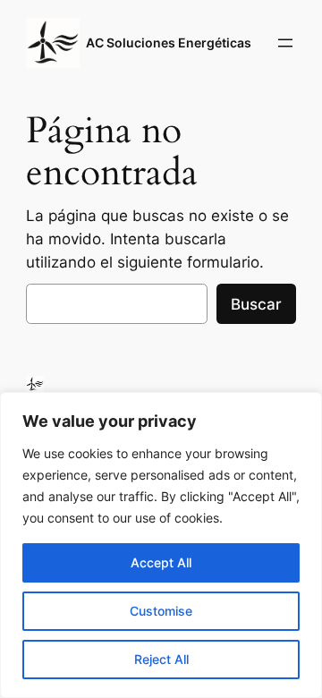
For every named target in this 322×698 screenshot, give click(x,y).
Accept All (161, 562)
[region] (161, 545)
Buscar (256, 304)
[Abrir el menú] (285, 43)
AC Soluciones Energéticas (168, 42)
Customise (161, 610)
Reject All (161, 659)
